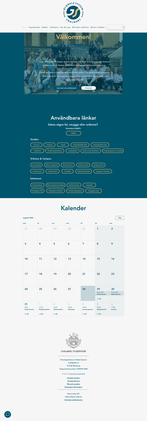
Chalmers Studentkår (77, 374)
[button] (30, 233)
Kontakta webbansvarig (73, 400)
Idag (119, 218)
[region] (73, 405)
